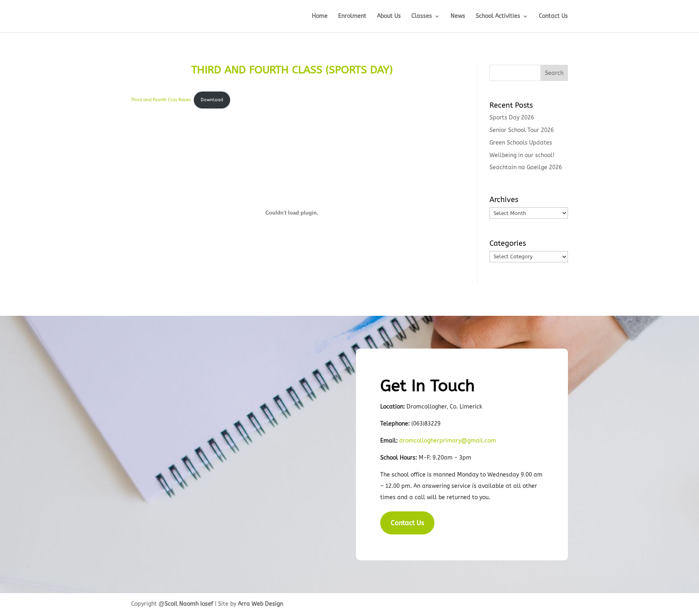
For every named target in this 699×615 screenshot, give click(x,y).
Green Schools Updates (520, 142)
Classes (421, 16)
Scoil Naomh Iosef (189, 603)
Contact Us (553, 16)
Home (320, 16)
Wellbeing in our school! (521, 155)
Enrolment (352, 16)
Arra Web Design (260, 603)
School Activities (498, 16)
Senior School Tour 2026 (521, 130)
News (458, 16)
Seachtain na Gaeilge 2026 (525, 167)
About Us (389, 16)
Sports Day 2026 (511, 117)
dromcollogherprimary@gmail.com (447, 440)
